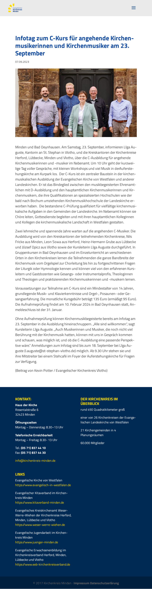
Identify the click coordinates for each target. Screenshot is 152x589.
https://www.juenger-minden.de (36, 542)
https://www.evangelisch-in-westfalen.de (43, 485)
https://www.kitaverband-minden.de (39, 502)
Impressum (82, 583)
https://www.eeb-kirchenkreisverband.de (42, 564)
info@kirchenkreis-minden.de (35, 460)
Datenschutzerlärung (104, 583)
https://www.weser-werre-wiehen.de (40, 524)
